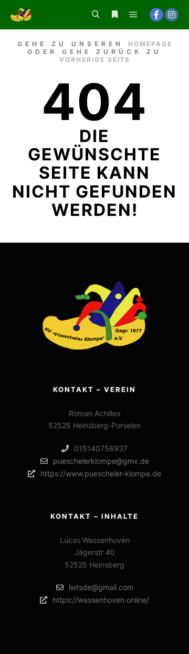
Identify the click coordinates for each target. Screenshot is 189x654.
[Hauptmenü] (133, 14)
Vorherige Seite (94, 59)
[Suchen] (95, 14)
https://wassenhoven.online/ (100, 599)
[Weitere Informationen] (114, 14)
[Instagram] (171, 14)
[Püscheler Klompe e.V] (21, 14)
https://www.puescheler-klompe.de (100, 473)
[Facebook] (156, 14)
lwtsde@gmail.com (101, 587)
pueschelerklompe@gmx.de (101, 460)
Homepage (150, 44)
